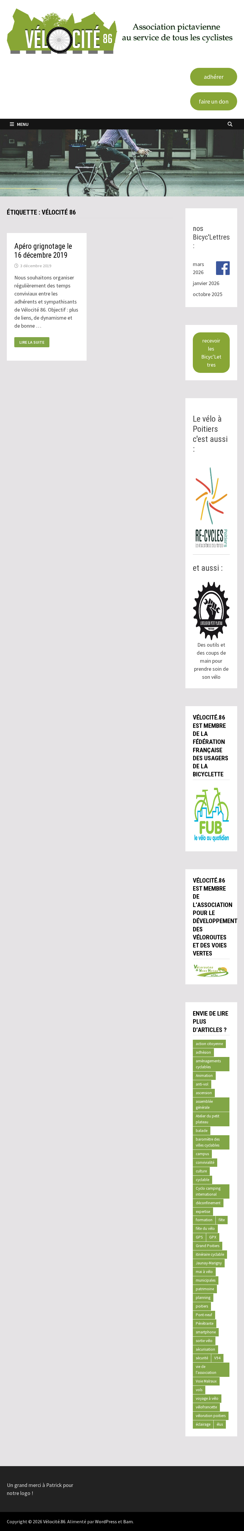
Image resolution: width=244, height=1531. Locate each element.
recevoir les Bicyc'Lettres (211, 352)
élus (220, 1424)
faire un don (214, 101)
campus (202, 1153)
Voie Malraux (206, 1381)
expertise (203, 1211)
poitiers (202, 1306)
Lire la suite (31, 342)
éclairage (203, 1424)
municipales (205, 1280)
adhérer (213, 76)
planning (203, 1297)
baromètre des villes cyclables (208, 1142)
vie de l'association (206, 1369)
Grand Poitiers (207, 1245)
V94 (217, 1357)
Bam (128, 1521)
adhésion (203, 1052)
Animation (204, 1075)
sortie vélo (204, 1340)
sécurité (202, 1357)
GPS (199, 1237)
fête (222, 1219)
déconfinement (208, 1202)
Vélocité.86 (54, 1521)
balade (201, 1130)
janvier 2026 (206, 283)
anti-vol (202, 1084)
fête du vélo (205, 1228)
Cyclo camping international (208, 1191)
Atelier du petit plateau (207, 1119)
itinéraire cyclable (210, 1254)
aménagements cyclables (208, 1063)
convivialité (205, 1162)
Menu (23, 124)
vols (199, 1389)
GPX (212, 1237)
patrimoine (205, 1288)
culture (201, 1171)
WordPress (106, 1521)
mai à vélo (204, 1271)
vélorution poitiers (211, 1415)
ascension (204, 1092)
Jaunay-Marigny (209, 1263)
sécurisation (205, 1349)
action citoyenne (209, 1043)
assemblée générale (204, 1104)
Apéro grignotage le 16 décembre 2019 (43, 250)
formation (204, 1219)
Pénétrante (204, 1323)
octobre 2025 (207, 294)
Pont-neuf (204, 1314)
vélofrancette (206, 1407)
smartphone (206, 1332)
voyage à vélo (207, 1398)
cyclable (202, 1179)
